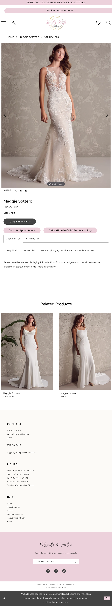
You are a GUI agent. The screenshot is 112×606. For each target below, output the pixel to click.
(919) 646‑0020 (14, 445)
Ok (107, 598)
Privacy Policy (41, 584)
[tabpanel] (56, 115)
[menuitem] (14, 23)
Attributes (33, 239)
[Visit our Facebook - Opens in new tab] (48, 571)
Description (13, 239)
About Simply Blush (16, 518)
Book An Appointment (22, 230)
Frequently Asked (15, 514)
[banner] (56, 23)
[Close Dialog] (4, 598)
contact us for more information (39, 267)
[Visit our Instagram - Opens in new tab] (56, 571)
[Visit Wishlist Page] (98, 23)
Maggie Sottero (29, 37)
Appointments (13, 507)
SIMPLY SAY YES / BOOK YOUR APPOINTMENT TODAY (56, 2)
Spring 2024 (51, 37)
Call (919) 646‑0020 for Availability (70, 230)
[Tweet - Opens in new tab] (16, 190)
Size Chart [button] (9, 213)
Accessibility (71, 584)
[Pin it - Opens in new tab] (21, 190)
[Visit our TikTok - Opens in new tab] (64, 571)
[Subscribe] (75, 561)
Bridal (9, 503)
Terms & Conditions (56, 584)
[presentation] (27, 351)
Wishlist (10, 511)
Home (10, 37)
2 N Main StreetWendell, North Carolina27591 (18, 434)
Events (10, 522)
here (66, 602)
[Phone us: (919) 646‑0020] (14, 23)
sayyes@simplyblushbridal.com (21, 453)
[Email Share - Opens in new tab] (26, 191)
